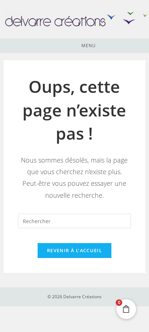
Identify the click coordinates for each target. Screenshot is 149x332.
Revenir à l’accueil (74, 250)
